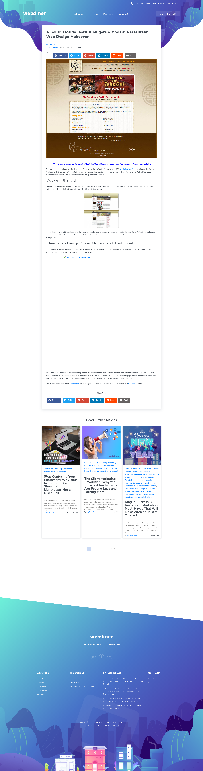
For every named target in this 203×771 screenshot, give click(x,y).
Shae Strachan (52, 47)
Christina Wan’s (127, 169)
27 (105, 548)
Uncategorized (131, 497)
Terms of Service (93, 725)
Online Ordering (140, 477)
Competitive (41, 686)
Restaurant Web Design (141, 491)
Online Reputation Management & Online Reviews (139, 480)
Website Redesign (58, 471)
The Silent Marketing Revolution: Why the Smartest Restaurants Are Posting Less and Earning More (100, 485)
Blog (150, 682)
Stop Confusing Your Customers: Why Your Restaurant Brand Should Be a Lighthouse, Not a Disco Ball (60, 484)
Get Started (168, 13)
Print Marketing (131, 486)
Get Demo (157, 3)
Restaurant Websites (133, 494)
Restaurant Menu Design (135, 488)
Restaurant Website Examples (82, 686)
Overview (40, 678)
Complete (40, 695)
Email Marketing (91, 462)
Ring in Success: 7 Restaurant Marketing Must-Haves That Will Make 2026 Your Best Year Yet (141, 508)
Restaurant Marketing (53, 469)
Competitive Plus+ (43, 690)
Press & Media (149, 483)
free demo (132, 383)
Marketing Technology (108, 462)
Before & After (131, 469)
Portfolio (108, 14)
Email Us (115, 644)
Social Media (96, 474)
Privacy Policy (111, 725)
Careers (151, 678)
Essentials (40, 682)
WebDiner (74, 383)
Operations (137, 483)
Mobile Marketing (91, 465)
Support (123, 14)
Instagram (50, 44)
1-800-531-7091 (142, 3)
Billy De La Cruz (51, 513)
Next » (112, 548)
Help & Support (76, 682)
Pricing (94, 14)
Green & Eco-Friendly (140, 471)
